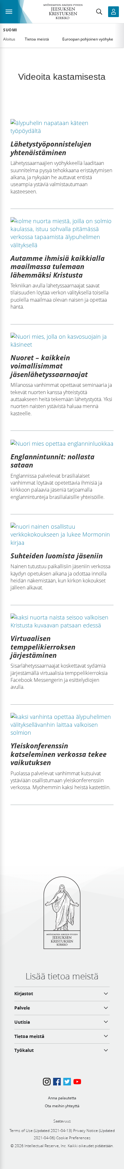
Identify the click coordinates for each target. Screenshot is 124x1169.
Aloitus (9, 39)
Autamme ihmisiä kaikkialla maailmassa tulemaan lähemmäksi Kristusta (57, 266)
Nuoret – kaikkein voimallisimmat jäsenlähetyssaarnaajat (49, 366)
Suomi (10, 30)
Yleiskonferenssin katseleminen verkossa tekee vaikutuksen (58, 754)
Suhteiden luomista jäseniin (56, 555)
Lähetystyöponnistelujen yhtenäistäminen (50, 148)
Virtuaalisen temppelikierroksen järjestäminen (42, 646)
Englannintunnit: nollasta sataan (52, 460)
